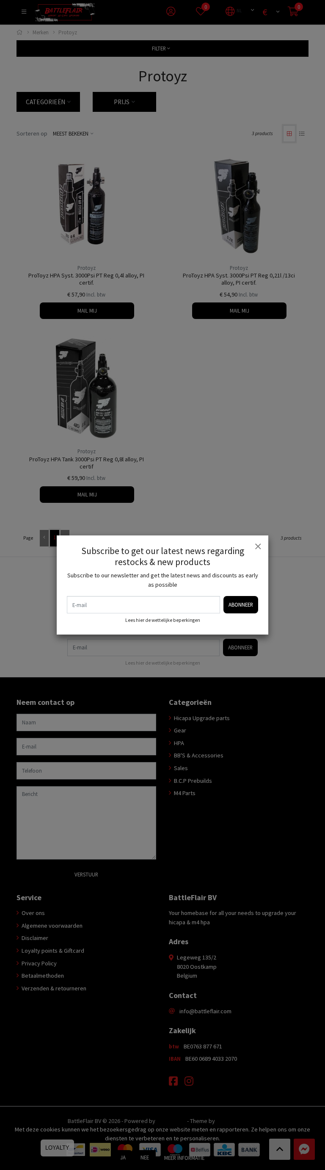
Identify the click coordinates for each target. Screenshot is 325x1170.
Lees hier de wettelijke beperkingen (162, 620)
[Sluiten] (257, 546)
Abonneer (241, 604)
